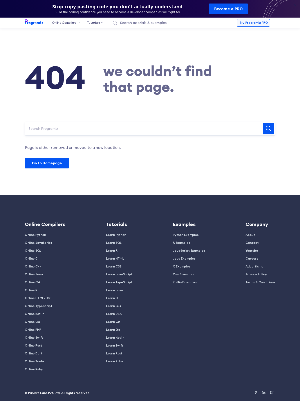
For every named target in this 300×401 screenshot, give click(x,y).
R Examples (181, 242)
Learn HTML (115, 258)
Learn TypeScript (119, 282)
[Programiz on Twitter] (271, 393)
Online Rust (33, 345)
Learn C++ (113, 306)
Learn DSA (114, 314)
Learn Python (116, 235)
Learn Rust (114, 353)
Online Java (34, 274)
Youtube (252, 250)
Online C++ (33, 266)
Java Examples (184, 258)
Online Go (32, 321)
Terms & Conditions (260, 282)
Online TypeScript (38, 306)
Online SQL (33, 250)
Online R (31, 290)
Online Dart (33, 353)
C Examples (181, 266)
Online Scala (34, 361)
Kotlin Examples (185, 282)
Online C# (32, 282)
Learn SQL (114, 242)
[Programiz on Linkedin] (264, 393)
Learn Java (114, 290)
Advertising (254, 266)
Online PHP (33, 329)
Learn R (111, 250)
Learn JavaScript (119, 274)
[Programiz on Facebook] (256, 393)
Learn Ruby (114, 361)
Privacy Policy (256, 274)
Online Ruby (34, 369)
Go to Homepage (47, 163)
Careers (252, 258)
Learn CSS (113, 266)
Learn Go (113, 329)
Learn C (112, 298)
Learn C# (113, 321)
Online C (31, 258)
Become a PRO (228, 8)
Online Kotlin (34, 314)
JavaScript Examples (189, 250)
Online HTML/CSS (38, 298)
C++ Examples (183, 274)
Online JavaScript (38, 242)
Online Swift (34, 337)
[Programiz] (34, 22)
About (250, 235)
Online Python (35, 235)
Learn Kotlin (115, 337)
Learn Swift (114, 345)
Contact (252, 242)
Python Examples (186, 235)
